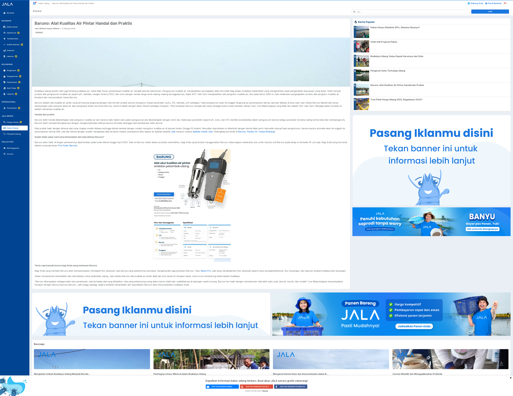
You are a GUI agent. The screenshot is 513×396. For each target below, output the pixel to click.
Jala (173, 131)
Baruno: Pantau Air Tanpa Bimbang (256, 131)
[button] (506, 3)
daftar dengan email (222, 387)
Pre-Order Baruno (67, 145)
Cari (490, 12)
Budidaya (39, 32)
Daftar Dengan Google (257, 387)
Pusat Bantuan (495, 3)
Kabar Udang (43, 3)
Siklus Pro (206, 270)
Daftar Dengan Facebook (292, 387)
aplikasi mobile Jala (202, 131)
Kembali (37, 11)
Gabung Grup (477, 3)
